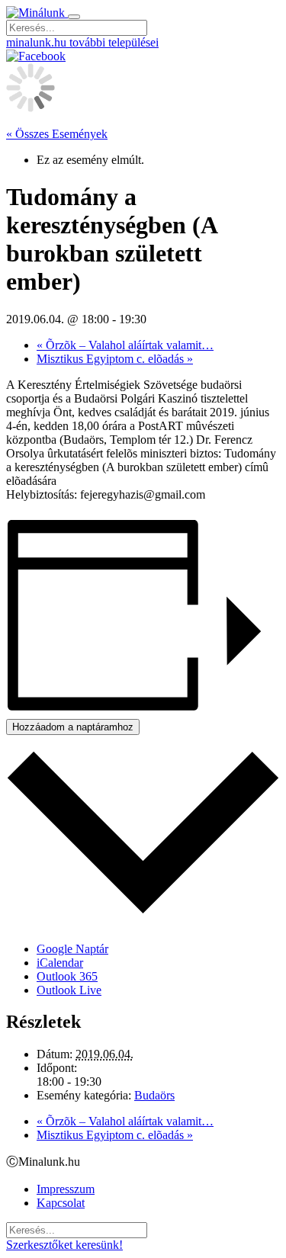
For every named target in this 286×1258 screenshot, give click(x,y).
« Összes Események (57, 133)
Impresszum (66, 1189)
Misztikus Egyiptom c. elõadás (115, 358)
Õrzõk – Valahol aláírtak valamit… (125, 345)
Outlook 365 (67, 976)
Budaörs (154, 1095)
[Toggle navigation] (74, 16)
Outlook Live (69, 990)
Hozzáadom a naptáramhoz (72, 727)
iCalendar (60, 962)
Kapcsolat (61, 1202)
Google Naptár (72, 948)
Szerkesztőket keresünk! (64, 1244)
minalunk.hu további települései (82, 42)
